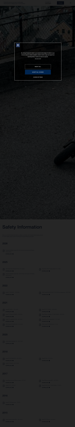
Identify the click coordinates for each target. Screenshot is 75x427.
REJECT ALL (38, 66)
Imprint (40, 58)
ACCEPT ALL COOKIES (38, 72)
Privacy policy (37, 58)
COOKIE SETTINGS (38, 77)
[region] (37, 61)
